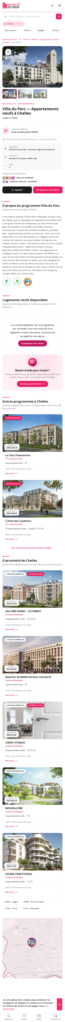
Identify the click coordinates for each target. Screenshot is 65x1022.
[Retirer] (22, 24)
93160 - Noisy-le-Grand (34, 902)
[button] (31, 943)
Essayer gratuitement (31, 384)
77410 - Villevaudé (31, 908)
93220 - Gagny (11, 902)
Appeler (19, 190)
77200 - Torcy (11, 908)
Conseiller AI (55, 1019)
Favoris (24, 1019)
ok (59, 1004)
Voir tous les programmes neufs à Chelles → (32, 548)
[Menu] (59, 5)
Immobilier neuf (9, 39)
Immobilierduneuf (12, 5)
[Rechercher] (59, 16)
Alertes (39, 1019)
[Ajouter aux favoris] (8, 52)
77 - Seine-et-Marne (28, 39)
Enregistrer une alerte (47, 190)
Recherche (9, 1019)
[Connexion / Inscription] (52, 5)
